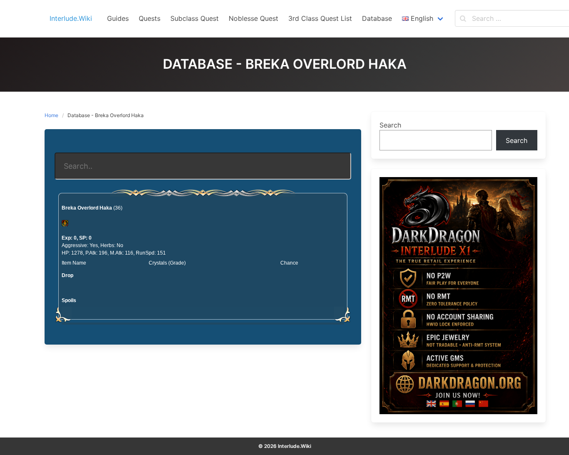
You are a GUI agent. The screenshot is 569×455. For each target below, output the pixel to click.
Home (51, 115)
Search (390, 125)
